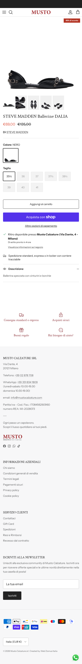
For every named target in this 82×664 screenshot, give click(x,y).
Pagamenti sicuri (13, 484)
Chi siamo (9, 468)
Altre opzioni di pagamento (41, 226)
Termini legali (11, 479)
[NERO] (10, 155)
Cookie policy (11, 496)
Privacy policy (11, 490)
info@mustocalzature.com (26, 397)
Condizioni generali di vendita (20, 473)
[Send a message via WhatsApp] (75, 657)
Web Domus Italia (49, 651)
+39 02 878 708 (24, 375)
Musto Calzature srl (19, 651)
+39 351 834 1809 (27, 382)
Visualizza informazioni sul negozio (25, 247)
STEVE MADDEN (17, 132)
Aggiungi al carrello (41, 204)
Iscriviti (12, 595)
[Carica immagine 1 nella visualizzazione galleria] (41, 55)
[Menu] (4, 12)
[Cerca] (12, 12)
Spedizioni (9, 529)
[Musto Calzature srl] (41, 12)
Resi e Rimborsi (12, 535)
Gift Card (8, 524)
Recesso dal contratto (16, 540)
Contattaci (9, 518)
